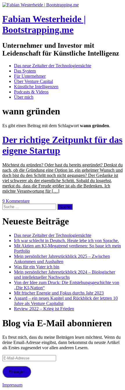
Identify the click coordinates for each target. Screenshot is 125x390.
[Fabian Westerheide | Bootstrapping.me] (40, 4)
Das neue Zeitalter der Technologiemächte (52, 65)
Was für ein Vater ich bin (36, 266)
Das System (25, 70)
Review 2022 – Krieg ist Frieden (44, 308)
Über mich (23, 97)
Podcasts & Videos (31, 91)
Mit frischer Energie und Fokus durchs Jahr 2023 (59, 292)
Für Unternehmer (30, 76)
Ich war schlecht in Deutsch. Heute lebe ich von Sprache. (66, 240)
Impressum (12, 384)
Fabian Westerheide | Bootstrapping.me (44, 24)
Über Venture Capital (33, 81)
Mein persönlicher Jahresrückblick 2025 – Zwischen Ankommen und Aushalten (62, 259)
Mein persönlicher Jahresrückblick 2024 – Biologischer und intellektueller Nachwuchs (64, 275)
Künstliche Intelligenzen (36, 86)
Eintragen (17, 372)
